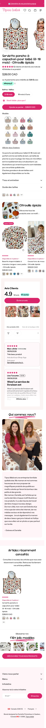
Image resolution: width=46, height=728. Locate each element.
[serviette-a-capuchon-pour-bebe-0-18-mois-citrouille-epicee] (7, 120)
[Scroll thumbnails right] (37, 311)
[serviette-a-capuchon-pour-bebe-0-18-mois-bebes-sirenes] (30, 141)
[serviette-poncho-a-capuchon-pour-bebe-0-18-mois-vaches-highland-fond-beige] (15, 141)
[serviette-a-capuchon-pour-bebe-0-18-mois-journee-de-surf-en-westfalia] (7, 141)
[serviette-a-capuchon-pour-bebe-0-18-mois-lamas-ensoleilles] (7, 127)
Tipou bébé (30, 717)
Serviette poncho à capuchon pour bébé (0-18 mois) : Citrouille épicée (21, 59)
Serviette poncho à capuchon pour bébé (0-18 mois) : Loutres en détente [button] (18, 363)
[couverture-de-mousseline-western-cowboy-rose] (40, 271)
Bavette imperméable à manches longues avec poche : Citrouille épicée (14, 264)
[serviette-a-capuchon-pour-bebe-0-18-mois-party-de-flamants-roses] (15, 134)
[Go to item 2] (23, 311)
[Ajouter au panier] (23, 250)
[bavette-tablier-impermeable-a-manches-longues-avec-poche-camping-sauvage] (11, 274)
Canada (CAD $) (17, 709)
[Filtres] (8, 333)
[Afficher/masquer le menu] (40, 10)
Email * (7, 696)
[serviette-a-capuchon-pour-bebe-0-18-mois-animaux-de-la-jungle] (30, 134)
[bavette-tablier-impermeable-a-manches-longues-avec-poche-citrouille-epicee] (3, 274)
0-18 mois (8, 94)
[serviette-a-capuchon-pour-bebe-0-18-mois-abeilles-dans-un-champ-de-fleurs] (15, 127)
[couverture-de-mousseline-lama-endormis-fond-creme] (36, 271)
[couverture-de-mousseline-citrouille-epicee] (29, 271)
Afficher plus (21, 399)
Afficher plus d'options (11, 148)
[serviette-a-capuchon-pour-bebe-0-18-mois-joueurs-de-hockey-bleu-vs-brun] (15, 120)
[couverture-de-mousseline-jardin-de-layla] (43, 271)
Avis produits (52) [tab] (13, 327)
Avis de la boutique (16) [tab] (30, 327)
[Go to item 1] (11, 311)
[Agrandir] (15, 33)
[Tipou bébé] (11, 10)
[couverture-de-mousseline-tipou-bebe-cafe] (32, 271)
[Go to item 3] (35, 311)
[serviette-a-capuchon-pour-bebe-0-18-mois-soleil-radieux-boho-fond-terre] (30, 127)
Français (31, 709)
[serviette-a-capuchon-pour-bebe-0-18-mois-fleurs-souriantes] (22, 120)
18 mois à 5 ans (24, 94)
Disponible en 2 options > (10, 259)
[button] (43, 3)
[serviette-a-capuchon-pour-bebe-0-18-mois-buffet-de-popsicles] (22, 127)
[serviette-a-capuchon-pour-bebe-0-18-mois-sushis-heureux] (22, 134)
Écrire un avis (22, 300)
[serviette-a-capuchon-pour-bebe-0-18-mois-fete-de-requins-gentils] (30, 120)
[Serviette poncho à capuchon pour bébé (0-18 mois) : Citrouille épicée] (12, 582)
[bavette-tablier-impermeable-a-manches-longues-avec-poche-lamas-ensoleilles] (7, 274)
